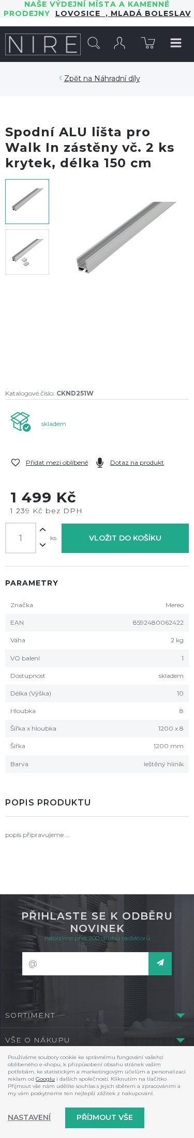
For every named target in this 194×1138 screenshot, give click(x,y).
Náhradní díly (117, 78)
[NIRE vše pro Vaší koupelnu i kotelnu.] (43, 43)
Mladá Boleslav (149, 13)
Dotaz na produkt (137, 462)
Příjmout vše (105, 1117)
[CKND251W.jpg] (124, 277)
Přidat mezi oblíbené (57, 462)
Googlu (45, 1079)
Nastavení (29, 1117)
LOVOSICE (80, 13)
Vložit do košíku (125, 538)
